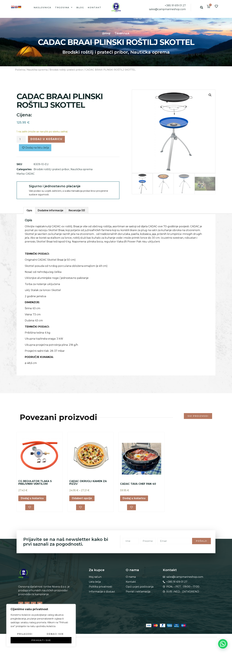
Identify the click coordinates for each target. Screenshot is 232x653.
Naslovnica (42, 7)
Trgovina (62, 7)
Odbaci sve (55, 634)
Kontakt (94, 7)
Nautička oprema (150, 52)
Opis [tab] (29, 210)
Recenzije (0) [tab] (77, 210)
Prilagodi (24, 634)
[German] (19, 7)
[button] (201, 7)
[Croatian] (12, 7)
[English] (16, 7)
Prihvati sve (41, 640)
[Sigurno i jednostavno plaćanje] (22, 187)
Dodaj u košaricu (46, 139)
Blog (80, 7)
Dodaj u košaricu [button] (32, 498)
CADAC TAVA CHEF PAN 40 (138, 483)
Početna (20, 69)
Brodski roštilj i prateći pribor (95, 52)
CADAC (30, 173)
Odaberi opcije (82, 498)
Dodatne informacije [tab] (50, 210)
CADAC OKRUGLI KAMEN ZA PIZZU (88, 483)
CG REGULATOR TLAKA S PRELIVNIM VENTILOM (35, 483)
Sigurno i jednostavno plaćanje (54, 186)
